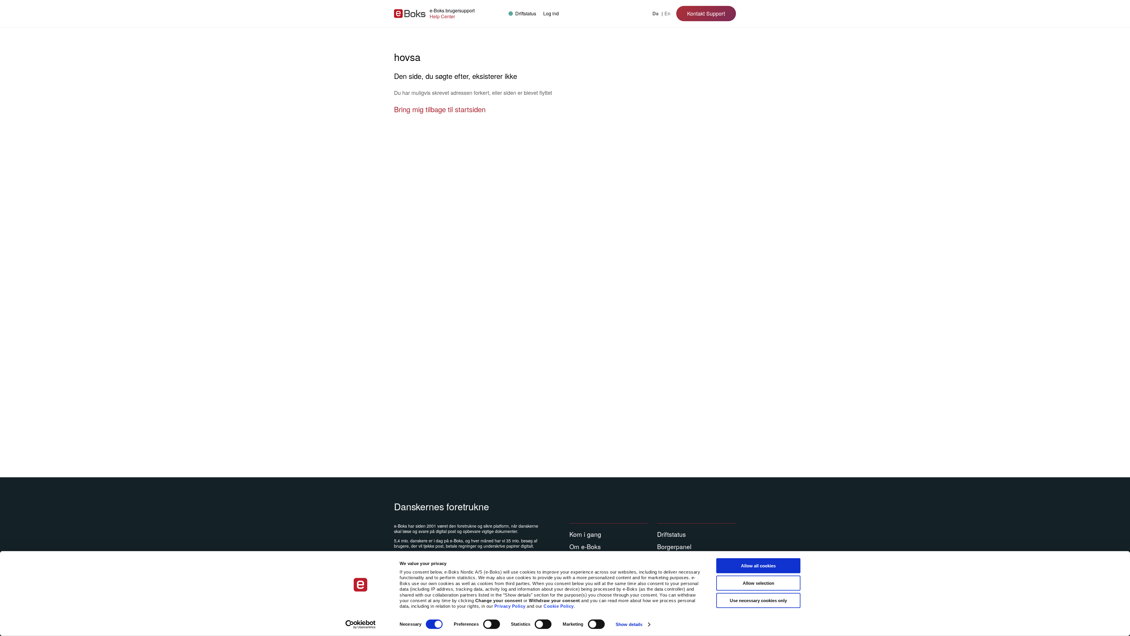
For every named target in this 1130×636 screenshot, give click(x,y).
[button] (551, 13)
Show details (629, 624)
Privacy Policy (510, 606)
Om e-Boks (585, 546)
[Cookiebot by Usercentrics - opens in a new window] (360, 624)
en (667, 13)
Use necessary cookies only (758, 600)
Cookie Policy (559, 606)
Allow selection (758, 583)
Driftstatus (671, 534)
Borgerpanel (674, 546)
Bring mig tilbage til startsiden (440, 109)
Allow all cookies (758, 565)
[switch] (491, 624)
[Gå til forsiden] (410, 13)
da (656, 13)
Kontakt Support (706, 13)
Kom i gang (585, 534)
